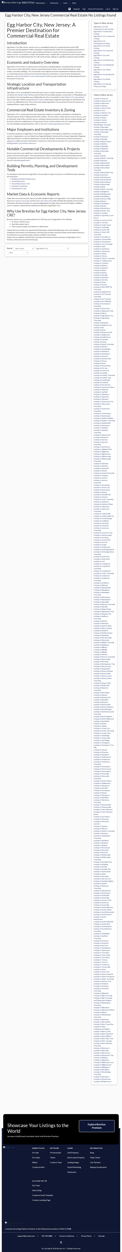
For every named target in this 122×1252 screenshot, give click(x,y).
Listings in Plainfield (101, 798)
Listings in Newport (101, 702)
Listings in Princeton (101, 819)
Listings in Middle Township (104, 642)
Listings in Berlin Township (104, 158)
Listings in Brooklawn (101, 196)
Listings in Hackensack (102, 416)
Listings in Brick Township (103, 189)
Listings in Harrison (101, 440)
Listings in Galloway (101, 390)
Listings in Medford (101, 631)
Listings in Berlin (100, 156)
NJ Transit (39, 100)
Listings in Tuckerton (101, 965)
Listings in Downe (100, 285)
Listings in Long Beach (102, 564)
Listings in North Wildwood (104, 719)
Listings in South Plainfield (103, 922)
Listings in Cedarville (101, 227)
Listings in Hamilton (101, 428)
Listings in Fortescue (101, 370)
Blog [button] (74, 3)
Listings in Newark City (102, 697)
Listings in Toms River (102, 957)
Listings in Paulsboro (101, 755)
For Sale (35, 1152)
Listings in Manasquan (102, 597)
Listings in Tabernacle (102, 950)
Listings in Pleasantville (102, 805)
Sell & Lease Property (76, 1157)
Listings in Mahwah (101, 585)
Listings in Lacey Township (104, 499)
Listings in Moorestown (102, 666)
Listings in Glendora (101, 399)
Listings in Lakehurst (101, 502)
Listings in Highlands (101, 452)
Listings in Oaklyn (100, 726)
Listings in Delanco (101, 265)
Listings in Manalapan (101, 590)
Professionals (55, 1152)
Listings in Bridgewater (102, 194)
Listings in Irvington (101, 475)
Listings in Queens (101, 826)
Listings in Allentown (101, 103)
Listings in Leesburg (101, 537)
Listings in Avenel (100, 120)
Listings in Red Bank (101, 840)
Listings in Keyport (101, 497)
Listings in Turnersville (102, 967)
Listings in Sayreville (101, 876)
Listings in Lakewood (101, 506)
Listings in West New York (103, 1039)
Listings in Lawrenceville (103, 535)
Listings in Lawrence (101, 526)
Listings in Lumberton (102, 576)
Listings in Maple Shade (102, 609)
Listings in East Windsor (103, 301)
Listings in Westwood (102, 1053)
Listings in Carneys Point (103, 220)
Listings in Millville (100, 652)
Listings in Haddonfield (102, 423)
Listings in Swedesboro (102, 948)
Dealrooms (71, 1172)
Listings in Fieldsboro (101, 351)
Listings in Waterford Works (104, 1010)
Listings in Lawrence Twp (103, 533)
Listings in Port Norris (102, 817)
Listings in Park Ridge (101, 740)
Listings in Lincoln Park (102, 540)
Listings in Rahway (100, 829)
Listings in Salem (100, 874)
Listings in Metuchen (101, 640)
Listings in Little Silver (102, 559)
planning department (22, 160)
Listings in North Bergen (103, 709)
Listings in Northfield (101, 721)
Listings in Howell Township (104, 473)
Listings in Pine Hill (100, 788)
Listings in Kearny (100, 492)
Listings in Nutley (100, 724)
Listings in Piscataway (102, 790)
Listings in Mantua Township (104, 604)
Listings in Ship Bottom (102, 891)
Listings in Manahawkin (102, 588)
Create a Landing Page (41, 1200)
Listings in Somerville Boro (103, 907)
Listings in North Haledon (103, 716)
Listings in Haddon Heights (104, 418)
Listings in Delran (100, 270)
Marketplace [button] (41, 3)
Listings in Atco (99, 110)
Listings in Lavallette (101, 521)
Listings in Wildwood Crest (104, 1062)
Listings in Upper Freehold (103, 974)
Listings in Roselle (100, 867)
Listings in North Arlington (103, 707)
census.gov (25, 201)
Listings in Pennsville (101, 774)
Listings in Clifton (100, 254)
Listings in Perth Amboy (102, 781)
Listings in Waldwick (101, 993)
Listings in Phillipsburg (102, 783)
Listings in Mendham (101, 635)
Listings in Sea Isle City (102, 879)
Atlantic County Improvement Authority (38, 76)
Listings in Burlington (101, 203)
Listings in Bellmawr (101, 149)
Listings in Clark (99, 246)
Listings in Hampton (101, 437)
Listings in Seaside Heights (104, 881)
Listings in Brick (99, 187)
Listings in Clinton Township (104, 258)
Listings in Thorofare (101, 953)
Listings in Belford (100, 144)
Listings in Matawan (101, 623)
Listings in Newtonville (102, 704)
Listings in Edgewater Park (103, 311)
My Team (36, 1185)
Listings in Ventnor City (102, 981)
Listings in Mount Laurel (102, 676)
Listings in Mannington (102, 600)
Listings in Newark (100, 695)
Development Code (19, 188)
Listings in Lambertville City (104, 516)
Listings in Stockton (101, 941)
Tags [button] (84, 9)
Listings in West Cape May (103, 1024)
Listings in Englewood (102, 335)
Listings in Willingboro (102, 1067)
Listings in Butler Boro (102, 208)
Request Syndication (98, 1167)
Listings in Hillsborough (102, 456)
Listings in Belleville (101, 146)
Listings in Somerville (101, 905)
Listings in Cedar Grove (102, 225)
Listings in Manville (101, 607)
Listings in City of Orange (103, 244)
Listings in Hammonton (102, 435)
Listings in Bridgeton (101, 192)
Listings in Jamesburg (102, 485)
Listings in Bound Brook (102, 180)
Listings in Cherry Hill (101, 230)
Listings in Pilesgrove (101, 786)
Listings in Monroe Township (104, 657)
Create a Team (56, 1162)
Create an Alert (38, 1167)
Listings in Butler (100, 206)
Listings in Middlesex (101, 645)
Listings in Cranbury (101, 263)
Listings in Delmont (101, 268)
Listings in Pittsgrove (101, 795)
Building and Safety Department (24, 179)
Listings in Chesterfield (102, 239)
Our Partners (95, 1162)
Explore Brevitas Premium (97, 1126)
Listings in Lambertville (102, 514)
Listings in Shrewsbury (102, 893)
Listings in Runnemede (102, 871)
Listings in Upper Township (104, 979)
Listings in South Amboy (103, 910)
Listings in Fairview (101, 347)
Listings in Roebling (101, 864)
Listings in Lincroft (100, 542)
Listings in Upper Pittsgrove (104, 976)
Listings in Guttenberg (102, 413)
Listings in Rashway (101, 833)
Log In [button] (108, 9)
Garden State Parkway (26, 95)
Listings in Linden (100, 545)
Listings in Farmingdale (102, 349)
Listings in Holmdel (101, 466)
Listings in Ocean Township (104, 731)
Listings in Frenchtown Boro (104, 387)
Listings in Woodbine (101, 1070)
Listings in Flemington (102, 354)
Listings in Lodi (99, 561)
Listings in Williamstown (103, 1065)
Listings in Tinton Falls (102, 955)
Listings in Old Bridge (101, 735)
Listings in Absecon (101, 98)
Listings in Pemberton (102, 759)
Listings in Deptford (101, 277)
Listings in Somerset (101, 903)
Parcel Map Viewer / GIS (21, 184)
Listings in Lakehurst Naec (103, 504)
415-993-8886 (47, 1236)
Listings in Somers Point (103, 900)
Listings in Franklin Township (104, 375)
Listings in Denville (100, 275)
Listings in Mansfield (101, 602)
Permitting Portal (18, 181)
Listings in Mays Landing (103, 628)
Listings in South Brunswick (104, 912)
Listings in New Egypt (102, 693)
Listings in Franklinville (102, 380)
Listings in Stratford (101, 943)
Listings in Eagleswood (102, 292)
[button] (69, 9)
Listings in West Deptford (103, 1034)
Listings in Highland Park (103, 449)
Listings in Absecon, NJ (102, 101)
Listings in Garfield (100, 392)
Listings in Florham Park (102, 359)
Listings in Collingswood (103, 261)
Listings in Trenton (101, 962)
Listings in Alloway (100, 106)
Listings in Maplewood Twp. (104, 611)
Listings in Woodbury (101, 1077)
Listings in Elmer (100, 330)
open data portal (46, 201)
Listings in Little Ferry (102, 557)
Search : (10, 248)
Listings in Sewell (100, 883)
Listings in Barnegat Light (103, 129)
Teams (52, 1157)
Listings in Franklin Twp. (102, 378)
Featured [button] (95, 9)
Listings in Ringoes (101, 845)
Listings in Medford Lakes (103, 633)
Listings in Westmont (102, 1048)
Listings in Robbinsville (102, 855)
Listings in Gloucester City (103, 401)
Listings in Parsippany (102, 743)
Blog (92, 1152)
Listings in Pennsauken (102, 771)
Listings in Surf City (101, 945)
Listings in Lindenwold (102, 547)
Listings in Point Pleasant (103, 809)
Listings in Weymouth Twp (104, 1055)
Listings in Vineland (101, 984)
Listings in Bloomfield (101, 165)
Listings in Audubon (101, 115)
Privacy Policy (86, 1236)
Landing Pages (73, 1162)
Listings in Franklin (100, 373)
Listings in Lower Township (104, 573)
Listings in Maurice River (103, 626)
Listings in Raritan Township (104, 831)
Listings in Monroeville (102, 659)
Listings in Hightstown (102, 454)
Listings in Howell (100, 471)
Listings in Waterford (101, 1007)
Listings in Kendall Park (102, 495)
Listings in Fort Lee (101, 368)
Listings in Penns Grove (102, 769)
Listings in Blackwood (102, 163)
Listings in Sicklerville (101, 895)
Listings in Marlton (100, 621)
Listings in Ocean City (102, 728)
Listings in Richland (101, 843)
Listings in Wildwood (101, 1060)
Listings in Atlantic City (102, 113)
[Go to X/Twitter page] (61, 1242)
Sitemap (101, 1236)
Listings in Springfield (101, 934)
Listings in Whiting (100, 1058)
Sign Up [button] (115, 9)
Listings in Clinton (100, 256)
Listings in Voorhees (101, 986)
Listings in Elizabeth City (103, 325)
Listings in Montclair (101, 662)
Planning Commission (20, 186)
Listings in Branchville (102, 184)
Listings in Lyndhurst (101, 583)
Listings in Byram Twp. (102, 211)
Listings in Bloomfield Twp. (103, 172)
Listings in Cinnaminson (102, 242)
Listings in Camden (101, 213)
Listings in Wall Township (103, 996)
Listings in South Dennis (103, 914)
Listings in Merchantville (103, 638)
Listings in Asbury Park (102, 108)
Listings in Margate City (102, 614)
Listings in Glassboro (101, 397)
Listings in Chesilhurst (102, 237)
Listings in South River (102, 924)
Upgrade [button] (76, 9)
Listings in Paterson (101, 752)
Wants (34, 1162)
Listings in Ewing (100, 342)
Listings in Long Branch (102, 571)
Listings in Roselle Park (102, 869)
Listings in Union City (101, 972)
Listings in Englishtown (102, 337)
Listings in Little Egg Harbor (104, 549)
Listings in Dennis (100, 273)
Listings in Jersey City (102, 487)
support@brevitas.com (26, 1236)
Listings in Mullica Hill (101, 685)
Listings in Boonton (101, 175)
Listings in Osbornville (102, 738)
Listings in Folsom (100, 361)
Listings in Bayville (100, 139)
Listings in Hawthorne (102, 447)
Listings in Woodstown (102, 1079)
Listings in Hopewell (101, 468)
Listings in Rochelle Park (103, 862)
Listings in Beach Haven (102, 141)
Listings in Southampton (103, 926)
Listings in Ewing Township (104, 344)
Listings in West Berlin (102, 1022)
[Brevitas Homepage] (17, 1147)
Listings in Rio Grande (102, 848)
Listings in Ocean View (102, 733)
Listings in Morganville (102, 669)
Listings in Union (100, 969)
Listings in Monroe (100, 654)
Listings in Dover (100, 282)
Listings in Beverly (100, 160)
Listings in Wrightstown (103, 1081)
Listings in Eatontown (102, 308)
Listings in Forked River (102, 366)
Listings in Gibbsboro (101, 394)
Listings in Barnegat (101, 127)
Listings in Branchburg (102, 182)
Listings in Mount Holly (102, 673)
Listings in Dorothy (101, 280)
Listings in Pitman (100, 793)
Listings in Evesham (101, 339)
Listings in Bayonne (101, 137)
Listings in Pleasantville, (102, 807)
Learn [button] (65, 3)
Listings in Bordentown (102, 177)
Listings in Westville (101, 1050)
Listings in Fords (100, 363)
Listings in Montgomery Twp (104, 664)
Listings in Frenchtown (102, 385)
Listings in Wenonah (101, 1019)
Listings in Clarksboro (102, 249)
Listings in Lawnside (101, 523)
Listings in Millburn (100, 647)
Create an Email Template (42, 1195)
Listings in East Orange (102, 299)
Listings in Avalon (100, 118)
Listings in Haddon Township (104, 421)
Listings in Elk (99, 328)
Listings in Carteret (101, 223)
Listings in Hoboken (101, 464)
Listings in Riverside (101, 850)
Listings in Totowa (100, 960)
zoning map (52, 124)
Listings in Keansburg (102, 490)
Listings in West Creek (102, 1031)
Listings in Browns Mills (102, 199)
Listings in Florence (101, 356)
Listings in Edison (100, 313)
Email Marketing (74, 1167)
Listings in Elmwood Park (103, 332)
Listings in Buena (100, 201)
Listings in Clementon (102, 251)
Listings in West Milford (102, 1036)
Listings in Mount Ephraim (103, 671)
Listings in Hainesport (102, 425)
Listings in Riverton (101, 852)
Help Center (95, 1157)
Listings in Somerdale (101, 898)
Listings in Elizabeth (101, 323)
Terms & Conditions (67, 1236)
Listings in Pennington (102, 767)
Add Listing (36, 1190)
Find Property (73, 1152)
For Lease (36, 1157)
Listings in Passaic (100, 750)
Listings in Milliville (100, 650)
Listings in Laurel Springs (103, 518)
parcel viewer (65, 124)
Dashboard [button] (54, 3)
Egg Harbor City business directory (23, 143)
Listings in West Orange (103, 1041)
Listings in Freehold (101, 382)
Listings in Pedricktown (102, 757)
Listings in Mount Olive (102, 683)
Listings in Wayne (100, 1012)
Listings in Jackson (100, 478)
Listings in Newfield (101, 700)
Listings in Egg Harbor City (103, 316)
